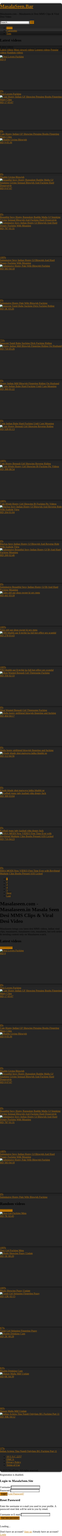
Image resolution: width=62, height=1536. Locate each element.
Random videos (15, 52)
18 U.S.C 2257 (14, 1456)
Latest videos (6, 49)
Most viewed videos (24, 49)
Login (3, 1494)
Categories (11, 30)
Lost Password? (16, 1493)
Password (5, 1490)
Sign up (28, 1531)
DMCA (10, 1459)
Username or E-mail (10, 1514)
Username (5, 1487)
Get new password (9, 1518)
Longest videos (42, 49)
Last (8, 896)
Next (8, 893)
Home (9, 28)
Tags (8, 33)
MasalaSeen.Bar (16, 6)
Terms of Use (13, 1465)
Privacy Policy (13, 1462)
